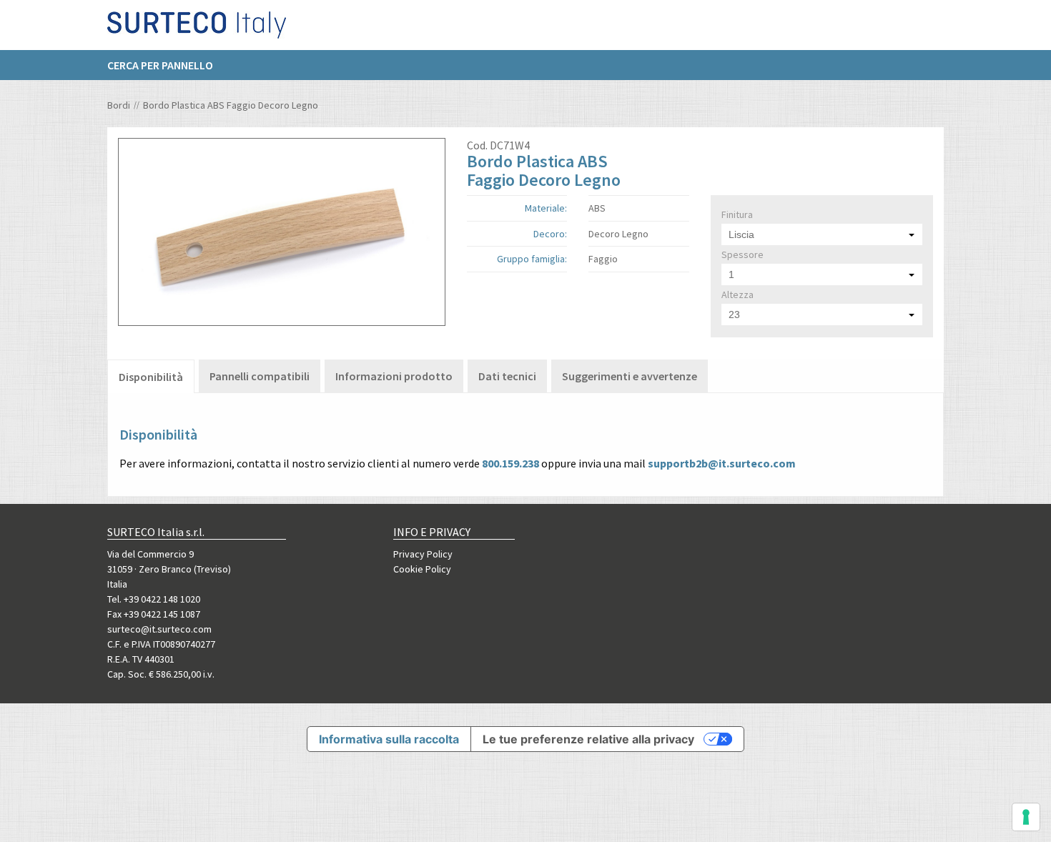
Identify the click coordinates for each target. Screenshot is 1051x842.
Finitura (737, 214)
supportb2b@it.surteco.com (722, 463)
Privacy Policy (423, 554)
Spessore (742, 254)
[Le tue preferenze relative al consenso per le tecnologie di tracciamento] (1026, 817)
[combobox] (821, 234)
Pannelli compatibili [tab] (259, 376)
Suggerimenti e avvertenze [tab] (629, 376)
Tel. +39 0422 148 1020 (153, 599)
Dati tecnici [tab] (507, 376)
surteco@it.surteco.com (159, 629)
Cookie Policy (422, 569)
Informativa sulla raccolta (389, 739)
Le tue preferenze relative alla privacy (588, 739)
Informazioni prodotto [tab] (394, 376)
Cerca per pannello (160, 65)
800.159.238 (510, 463)
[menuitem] (167, 65)
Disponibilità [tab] (151, 377)
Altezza (737, 294)
